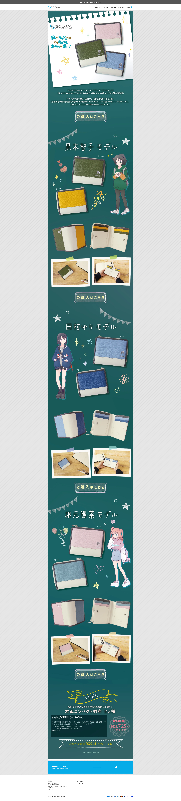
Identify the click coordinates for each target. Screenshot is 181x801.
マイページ (50, 791)
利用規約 (50, 781)
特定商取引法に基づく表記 (54, 784)
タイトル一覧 (80, 781)
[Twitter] (115, 767)
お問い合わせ (51, 789)
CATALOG (97, 7)
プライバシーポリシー (53, 783)
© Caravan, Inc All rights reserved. (57, 796)
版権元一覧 (50, 788)
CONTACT (106, 7)
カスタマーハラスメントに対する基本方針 (57, 786)
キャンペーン (80, 783)
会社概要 (50, 780)
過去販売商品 (80, 780)
